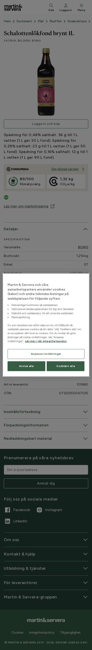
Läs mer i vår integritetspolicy (46, 341)
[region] (46, 325)
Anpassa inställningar (46, 354)
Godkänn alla (65, 366)
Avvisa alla (26, 366)
